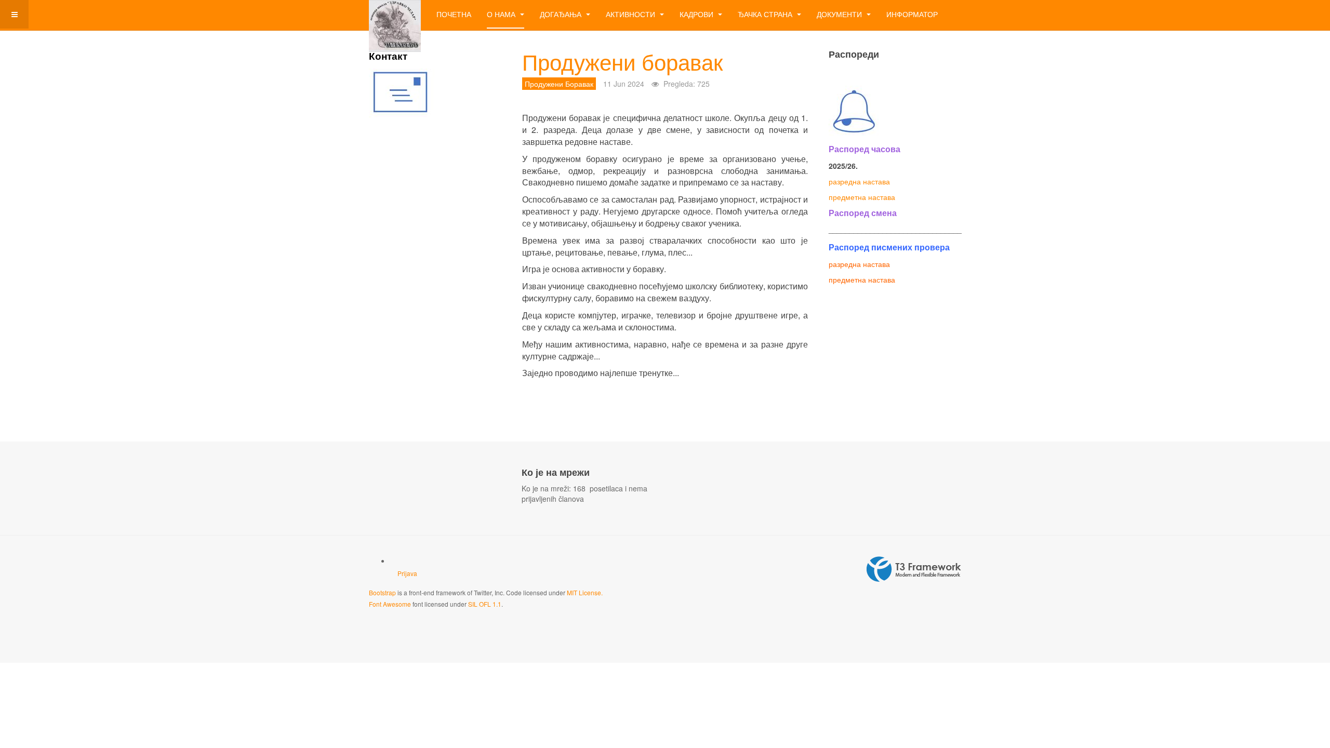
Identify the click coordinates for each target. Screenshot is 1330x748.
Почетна (453, 14)
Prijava (407, 573)
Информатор (912, 14)
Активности (631, 14)
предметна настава (862, 197)
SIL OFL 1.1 (484, 603)
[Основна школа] (395, 14)
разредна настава (859, 181)
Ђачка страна (766, 14)
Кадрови (697, 14)
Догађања (561, 14)
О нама (502, 14)
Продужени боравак (622, 61)
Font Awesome (390, 603)
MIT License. (585, 592)
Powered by (914, 569)
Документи (840, 14)
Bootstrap (382, 592)
